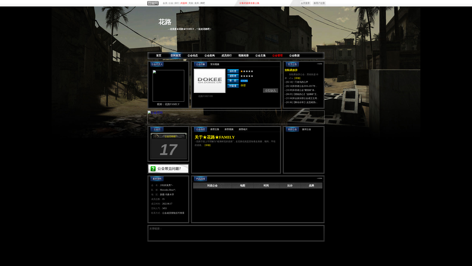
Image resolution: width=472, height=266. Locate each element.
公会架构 (209, 55)
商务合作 (257, 248)
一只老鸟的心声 (300, 82)
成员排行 (226, 55)
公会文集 (260, 55)
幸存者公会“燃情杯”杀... (304, 90)
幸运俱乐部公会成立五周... (306, 98)
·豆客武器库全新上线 (249, 3)
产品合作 (215, 248)
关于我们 (201, 248)
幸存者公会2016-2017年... (305, 86)
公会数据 (294, 55)
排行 (177, 3)
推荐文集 (214, 129)
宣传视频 (214, 64)
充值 (191, 3)
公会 (171, 3)
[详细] (297, 78)
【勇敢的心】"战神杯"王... (305, 94)
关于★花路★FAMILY (215, 137)
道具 (197, 3)
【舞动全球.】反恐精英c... (305, 102)
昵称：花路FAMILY (168, 104)
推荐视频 (229, 129)
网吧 (202, 3)
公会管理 (277, 55)
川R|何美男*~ (166, 185)
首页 (158, 55)
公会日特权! (170, 136)
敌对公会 (306, 129)
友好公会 (292, 129)
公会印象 (200, 64)
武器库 (184, 3)
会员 (165, 3)
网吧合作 (243, 248)
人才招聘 (271, 248)
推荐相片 (243, 129)
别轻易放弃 (291, 70)
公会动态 (193, 55)
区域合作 (229, 248)
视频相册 (243, 55)
